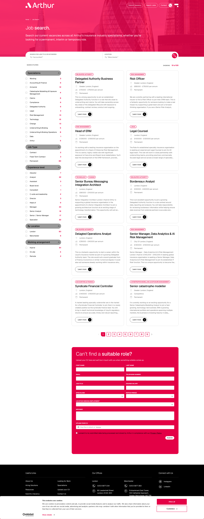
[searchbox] (65, 57)
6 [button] (130, 334)
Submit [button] (170, 438)
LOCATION (108, 54)
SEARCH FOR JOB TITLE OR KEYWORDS (43, 54)
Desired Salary (132, 384)
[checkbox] (76, 433)
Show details (47, 515)
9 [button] (147, 334)
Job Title (79, 384)
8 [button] (141, 334)
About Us (29, 481)
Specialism (80, 393)
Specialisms (34, 73)
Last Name (130, 365)
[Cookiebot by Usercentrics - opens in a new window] (28, 514)
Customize (171, 509)
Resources (30, 489)
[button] (176, 5)
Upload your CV (82, 423)
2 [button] (108, 334)
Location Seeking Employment (88, 401)
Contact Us (61, 494)
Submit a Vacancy (33, 494)
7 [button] (136, 334)
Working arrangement (39, 242)
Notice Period (131, 393)
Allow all (172, 502)
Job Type (32, 147)
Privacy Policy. (156, 433)
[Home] (40, 5)
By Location (34, 226)
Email (78, 374)
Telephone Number (133, 374)
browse (98, 427)
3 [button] (114, 334)
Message (79, 409)
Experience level (36, 167)
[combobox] (137, 57)
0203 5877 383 (135, 486)
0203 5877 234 (103, 486)
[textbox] (100, 369)
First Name (80, 365)
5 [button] (125, 334)
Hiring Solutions (32, 485)
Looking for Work (64, 481)
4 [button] (119, 334)
